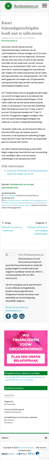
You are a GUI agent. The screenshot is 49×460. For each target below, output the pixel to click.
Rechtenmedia (10, 404)
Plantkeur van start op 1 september (11, 229)
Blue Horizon (9, 420)
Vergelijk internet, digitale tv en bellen (22, 373)
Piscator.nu (8, 422)
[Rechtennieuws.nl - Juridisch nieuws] (21, 9)
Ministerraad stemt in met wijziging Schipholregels (37, 230)
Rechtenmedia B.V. (27, 447)
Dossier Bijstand (9, 195)
